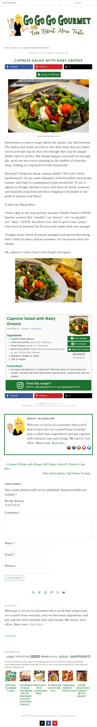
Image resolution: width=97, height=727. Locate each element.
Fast (19, 48)
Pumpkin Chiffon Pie (54, 688)
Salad (56, 406)
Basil (35, 406)
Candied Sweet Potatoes (69, 688)
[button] (85, 82)
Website (10, 566)
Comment (12, 512)
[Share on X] (42, 723)
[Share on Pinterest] (54, 723)
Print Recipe (80, 338)
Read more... (59, 443)
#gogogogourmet (70, 387)
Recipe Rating (14, 501)
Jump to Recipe (50, 74)
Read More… (37, 624)
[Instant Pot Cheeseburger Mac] (39, 680)
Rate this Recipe (80, 349)
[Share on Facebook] (48, 723)
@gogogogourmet (44, 387)
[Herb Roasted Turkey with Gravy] (81, 680)
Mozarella (49, 406)
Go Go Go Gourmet (48, 23)
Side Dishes (63, 406)
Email (10, 554)
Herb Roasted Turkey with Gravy (83, 690)
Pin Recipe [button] (80, 344)
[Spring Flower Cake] (10, 680)
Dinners (41, 406)
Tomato (72, 406)
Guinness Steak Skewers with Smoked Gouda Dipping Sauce (27, 695)
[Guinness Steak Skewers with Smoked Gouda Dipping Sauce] (25, 680)
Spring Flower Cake (11, 688)
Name (10, 543)
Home (7, 48)
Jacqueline (35, 328)
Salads (59, 403)
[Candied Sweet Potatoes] (67, 680)
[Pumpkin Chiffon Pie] (53, 680)
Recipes (13, 48)
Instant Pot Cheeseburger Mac (45, 689)
